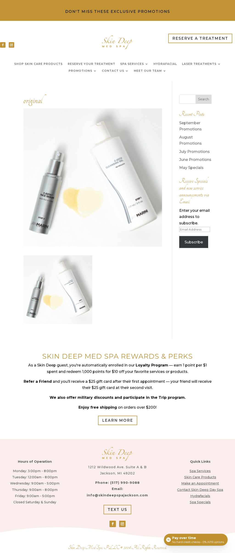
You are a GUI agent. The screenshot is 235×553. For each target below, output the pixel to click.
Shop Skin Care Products (38, 64)
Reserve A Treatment (200, 38)
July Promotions (194, 151)
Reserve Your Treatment (91, 64)
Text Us (117, 509)
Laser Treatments (199, 64)
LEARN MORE (117, 420)
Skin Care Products (200, 477)
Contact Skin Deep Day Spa (200, 490)
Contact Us (113, 70)
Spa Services (132, 64)
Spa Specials (200, 502)
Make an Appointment (200, 483)
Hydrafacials (200, 496)
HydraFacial (165, 64)
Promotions (80, 70)
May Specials (191, 167)
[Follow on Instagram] (11, 45)
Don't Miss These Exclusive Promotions (117, 11)
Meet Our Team (148, 70)
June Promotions (195, 159)
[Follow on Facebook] (3, 45)
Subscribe (194, 242)
